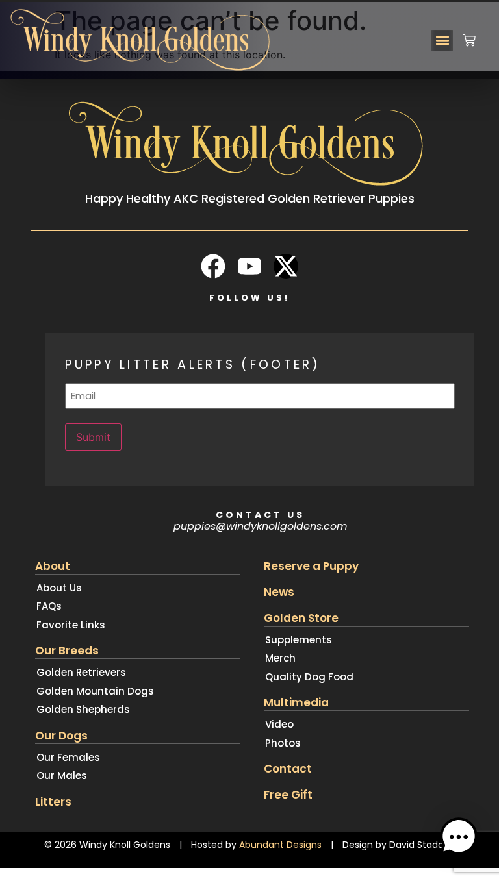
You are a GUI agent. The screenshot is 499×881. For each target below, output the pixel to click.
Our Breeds (67, 650)
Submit (93, 436)
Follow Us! (249, 298)
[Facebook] (213, 266)
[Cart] (469, 35)
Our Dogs (61, 735)
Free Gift (288, 794)
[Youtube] (249, 266)
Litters (53, 802)
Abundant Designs (280, 844)
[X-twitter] (286, 266)
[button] (442, 40)
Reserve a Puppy (311, 566)
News (279, 592)
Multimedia (296, 702)
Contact (288, 768)
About (52, 566)
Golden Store (301, 618)
